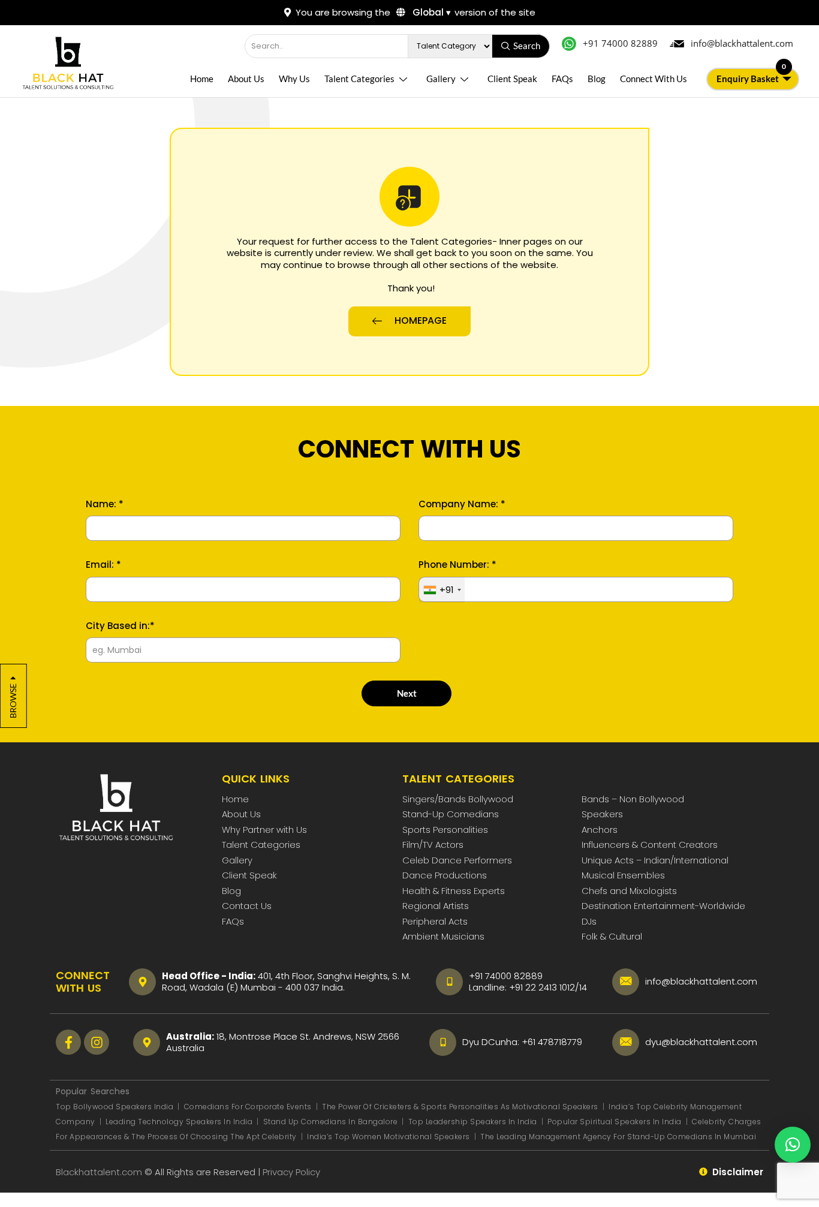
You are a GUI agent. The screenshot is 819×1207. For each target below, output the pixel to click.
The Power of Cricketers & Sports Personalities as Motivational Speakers (461, 1106)
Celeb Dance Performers (457, 860)
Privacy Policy (293, 1172)
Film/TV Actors (432, 844)
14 (583, 987)
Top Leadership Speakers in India (472, 1121)
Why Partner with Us (264, 829)
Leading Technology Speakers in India (180, 1121)
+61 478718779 (552, 1042)
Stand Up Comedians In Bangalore (331, 1121)
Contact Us (247, 905)
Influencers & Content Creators (650, 844)
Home (201, 78)
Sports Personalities (445, 829)
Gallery (441, 78)
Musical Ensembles (623, 875)
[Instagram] (96, 1042)
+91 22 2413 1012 (542, 987)
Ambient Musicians (443, 936)
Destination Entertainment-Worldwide (663, 905)
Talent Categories (359, 78)
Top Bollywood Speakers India (114, 1106)
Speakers (602, 814)
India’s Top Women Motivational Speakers (388, 1136)
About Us (246, 78)
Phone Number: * (457, 565)
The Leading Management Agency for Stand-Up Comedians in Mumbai (618, 1136)
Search (526, 45)
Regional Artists (435, 905)
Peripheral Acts (435, 921)
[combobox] (442, 590)
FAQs (562, 78)
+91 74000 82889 (506, 976)
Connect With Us (653, 78)
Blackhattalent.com (99, 1172)
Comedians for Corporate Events (249, 1106)
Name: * (105, 504)
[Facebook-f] (68, 1042)
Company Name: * (461, 504)
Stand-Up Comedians (450, 814)
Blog (597, 78)
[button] (793, 1145)
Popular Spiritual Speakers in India (614, 1121)
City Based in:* (120, 626)
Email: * (103, 565)
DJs (589, 921)
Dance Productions (444, 875)
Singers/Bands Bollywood (457, 799)
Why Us (294, 78)
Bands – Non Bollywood (633, 799)
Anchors (600, 829)
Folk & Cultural (612, 936)
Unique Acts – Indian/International (655, 860)
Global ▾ (430, 12)
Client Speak (512, 78)
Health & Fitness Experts (453, 890)
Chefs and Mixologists (629, 890)
